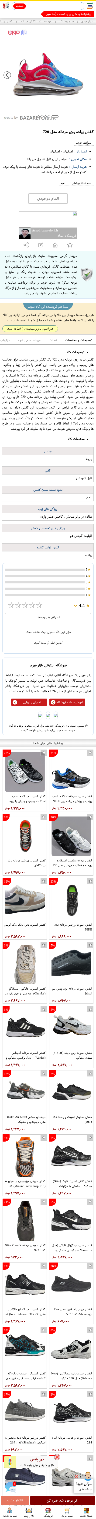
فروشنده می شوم (29, 340)
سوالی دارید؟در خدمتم (83, 1486)
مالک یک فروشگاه (81, 14)
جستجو (20, 5)
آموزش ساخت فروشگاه (70, 702)
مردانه (47, 21)
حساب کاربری (9, 1515)
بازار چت (29, 1515)
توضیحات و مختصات (79, 340)
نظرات (53, 340)
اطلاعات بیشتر (76, 183)
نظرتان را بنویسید (48, 617)
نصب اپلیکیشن (14, 14)
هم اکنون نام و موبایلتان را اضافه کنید (30, 328)
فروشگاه (48, 1515)
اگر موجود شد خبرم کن (63, 1500)
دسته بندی (86, 1515)
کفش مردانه (28, 21)
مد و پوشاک (66, 21)
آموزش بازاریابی (32, 702)
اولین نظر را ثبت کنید (48, 642)
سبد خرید (67, 1515)
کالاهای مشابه (15, 1500)
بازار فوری (87, 21)
